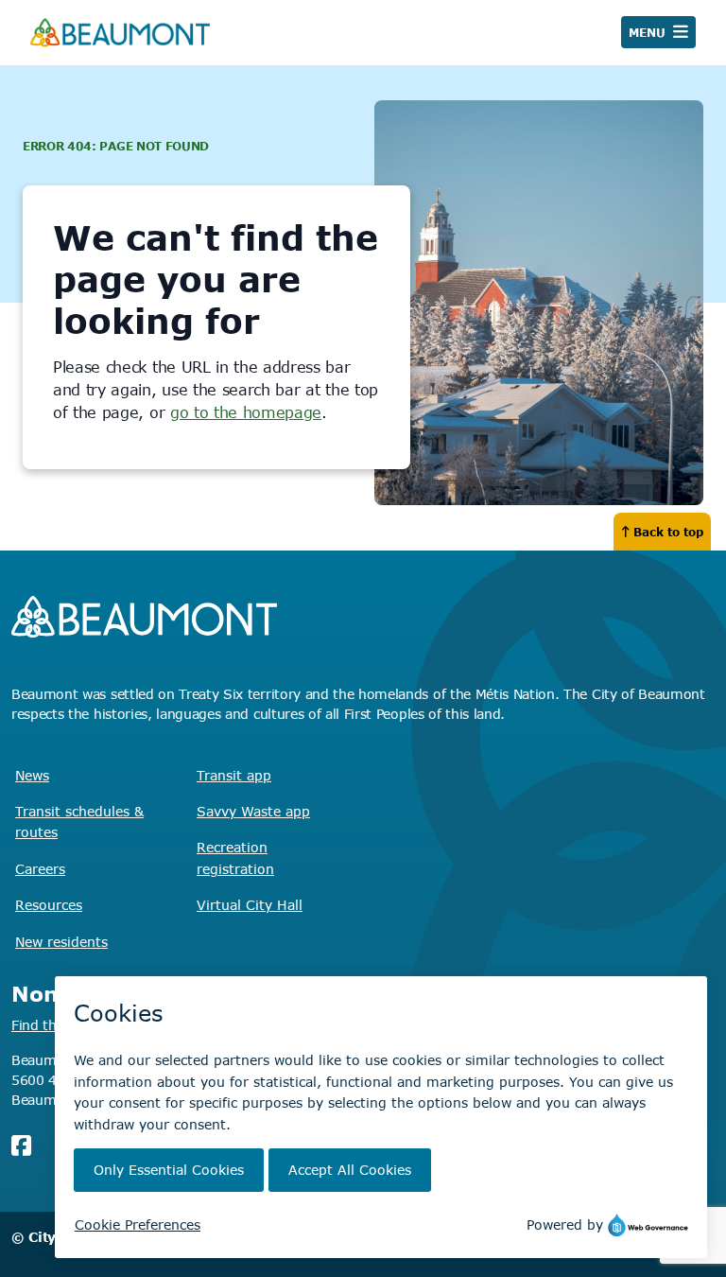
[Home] (120, 32)
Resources (48, 905)
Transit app (234, 775)
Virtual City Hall (249, 905)
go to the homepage (245, 412)
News (32, 775)
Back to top (668, 531)
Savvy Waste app (253, 811)
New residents (61, 942)
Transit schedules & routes (79, 821)
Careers (40, 869)
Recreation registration (235, 857)
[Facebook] (21, 1145)
